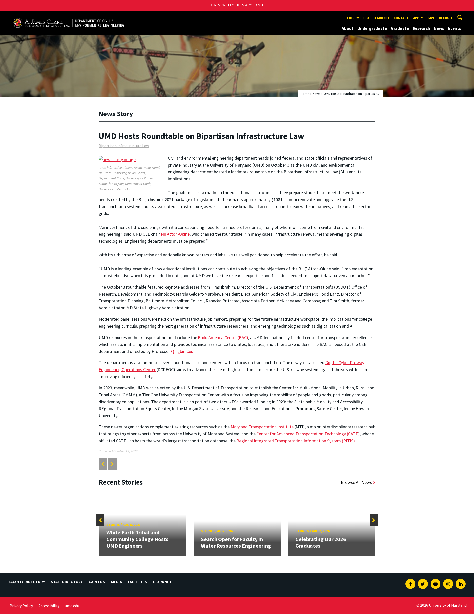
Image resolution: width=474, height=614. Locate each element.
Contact (401, 18)
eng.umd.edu (358, 18)
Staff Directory (67, 581)
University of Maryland (237, 5)
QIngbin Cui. (182, 351)
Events (454, 28)
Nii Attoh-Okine (175, 234)
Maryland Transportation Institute (262, 427)
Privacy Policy (21, 605)
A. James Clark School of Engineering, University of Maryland (68, 15)
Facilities (137, 581)
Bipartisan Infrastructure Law (124, 145)
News (439, 28)
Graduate (400, 28)
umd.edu (72, 605)
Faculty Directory (27, 581)
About (348, 28)
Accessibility (49, 605)
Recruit (446, 18)
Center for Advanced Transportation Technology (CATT (307, 434)
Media (116, 581)
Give (430, 18)
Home (305, 93)
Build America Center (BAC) (223, 337)
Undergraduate (372, 28)
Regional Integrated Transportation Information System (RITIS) (296, 441)
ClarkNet (162, 581)
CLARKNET (381, 18)
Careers (97, 581)
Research (421, 28)
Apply (418, 18)
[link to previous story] (102, 464)
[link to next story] (112, 464)
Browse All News (356, 482)
